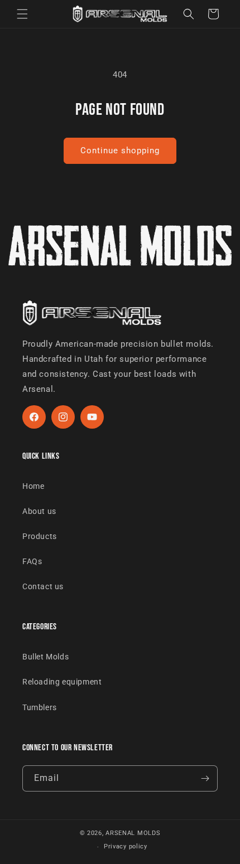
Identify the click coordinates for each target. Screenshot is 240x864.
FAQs (32, 561)
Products (39, 536)
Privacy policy (125, 846)
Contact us (43, 586)
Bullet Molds (45, 656)
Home (33, 486)
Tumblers (39, 707)
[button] (22, 14)
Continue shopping (120, 150)
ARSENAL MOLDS (132, 833)
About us (39, 511)
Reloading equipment (62, 681)
